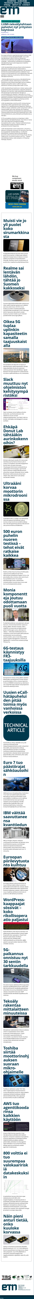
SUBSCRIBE (22, 1)
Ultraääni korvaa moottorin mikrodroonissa (15, 491)
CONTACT (26, 5)
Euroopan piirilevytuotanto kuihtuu (16, 861)
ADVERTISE (11, 1)
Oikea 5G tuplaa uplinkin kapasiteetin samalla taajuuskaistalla (15, 333)
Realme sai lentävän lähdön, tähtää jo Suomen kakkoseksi (14, 278)
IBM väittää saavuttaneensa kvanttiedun (15, 818)
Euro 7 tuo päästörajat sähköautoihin (15, 768)
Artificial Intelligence (16, 37)
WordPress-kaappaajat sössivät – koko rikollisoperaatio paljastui (15, 909)
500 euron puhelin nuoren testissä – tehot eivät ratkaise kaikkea (13, 543)
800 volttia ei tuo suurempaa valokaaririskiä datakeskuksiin (16, 1165)
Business (4, 37)
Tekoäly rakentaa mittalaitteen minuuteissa (16, 1007)
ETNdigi (7, 5)
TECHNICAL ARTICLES (13, 3)
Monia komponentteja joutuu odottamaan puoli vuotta (15, 597)
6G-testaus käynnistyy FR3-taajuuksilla (14, 654)
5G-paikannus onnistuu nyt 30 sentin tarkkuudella (15, 957)
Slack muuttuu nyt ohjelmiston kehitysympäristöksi (15, 387)
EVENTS (26, 3)
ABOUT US (16, 5)
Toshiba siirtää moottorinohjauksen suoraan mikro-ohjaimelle (16, 1059)
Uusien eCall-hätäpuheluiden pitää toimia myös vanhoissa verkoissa (15, 702)
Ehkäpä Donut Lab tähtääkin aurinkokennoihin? (15, 434)
